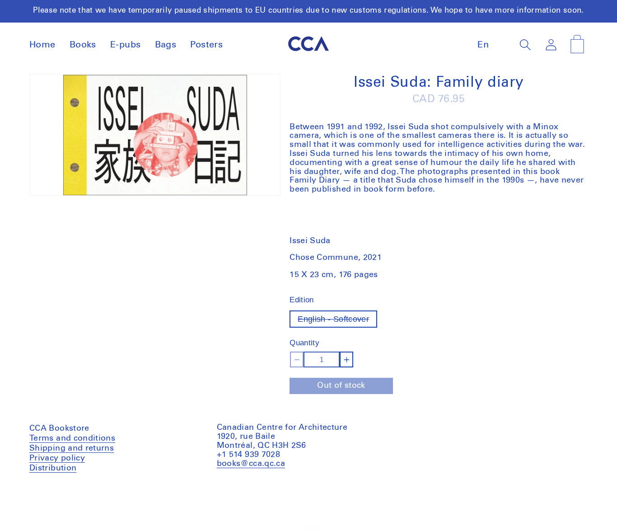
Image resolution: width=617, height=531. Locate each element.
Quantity (304, 342)
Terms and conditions (72, 439)
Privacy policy (57, 458)
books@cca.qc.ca (251, 463)
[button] (525, 45)
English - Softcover (337, 321)
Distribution (52, 468)
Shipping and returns (71, 448)
